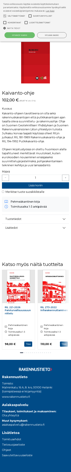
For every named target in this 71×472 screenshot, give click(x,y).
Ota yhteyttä (10, 415)
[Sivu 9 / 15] (38, 352)
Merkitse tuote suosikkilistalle (24, 191)
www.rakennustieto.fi (16, 396)
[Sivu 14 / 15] (48, 352)
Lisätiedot (11, 227)
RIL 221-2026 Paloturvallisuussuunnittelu (18, 310)
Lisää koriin (36, 185)
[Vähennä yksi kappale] (5, 178)
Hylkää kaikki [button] (52, 35)
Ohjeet (6, 450)
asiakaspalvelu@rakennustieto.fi (23, 424)
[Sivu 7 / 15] (34, 352)
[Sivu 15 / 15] (50, 352)
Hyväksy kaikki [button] (19, 35)
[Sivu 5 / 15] (30, 352)
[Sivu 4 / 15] (28, 352)
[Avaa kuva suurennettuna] (35, 62)
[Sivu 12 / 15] (44, 352)
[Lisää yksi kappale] (65, 178)
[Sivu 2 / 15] (24, 352)
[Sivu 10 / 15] (40, 352)
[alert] (35, 20)
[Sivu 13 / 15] (46, 352)
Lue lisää (50, 10)
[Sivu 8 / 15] (36, 352)
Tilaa (28, 344)
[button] (35, 28)
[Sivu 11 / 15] (42, 352)
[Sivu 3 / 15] (26, 352)
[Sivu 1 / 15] (21, 352)
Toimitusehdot (11, 439)
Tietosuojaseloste (13, 444)
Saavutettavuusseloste (17, 455)
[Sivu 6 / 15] (32, 352)
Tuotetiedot (13, 219)
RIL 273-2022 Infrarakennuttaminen (54, 309)
